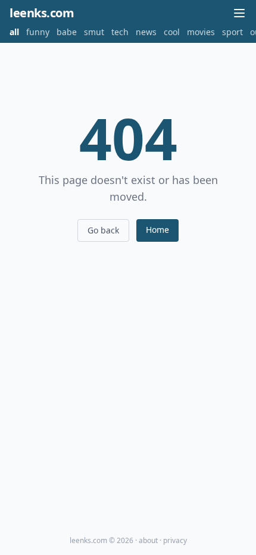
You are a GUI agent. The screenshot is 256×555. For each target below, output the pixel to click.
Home (157, 229)
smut (94, 32)
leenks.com (42, 13)
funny (37, 32)
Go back (103, 230)
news (146, 32)
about (148, 540)
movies (201, 32)
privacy (175, 540)
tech (120, 32)
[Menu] (239, 13)
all (14, 32)
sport (232, 32)
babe (67, 32)
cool (172, 32)
